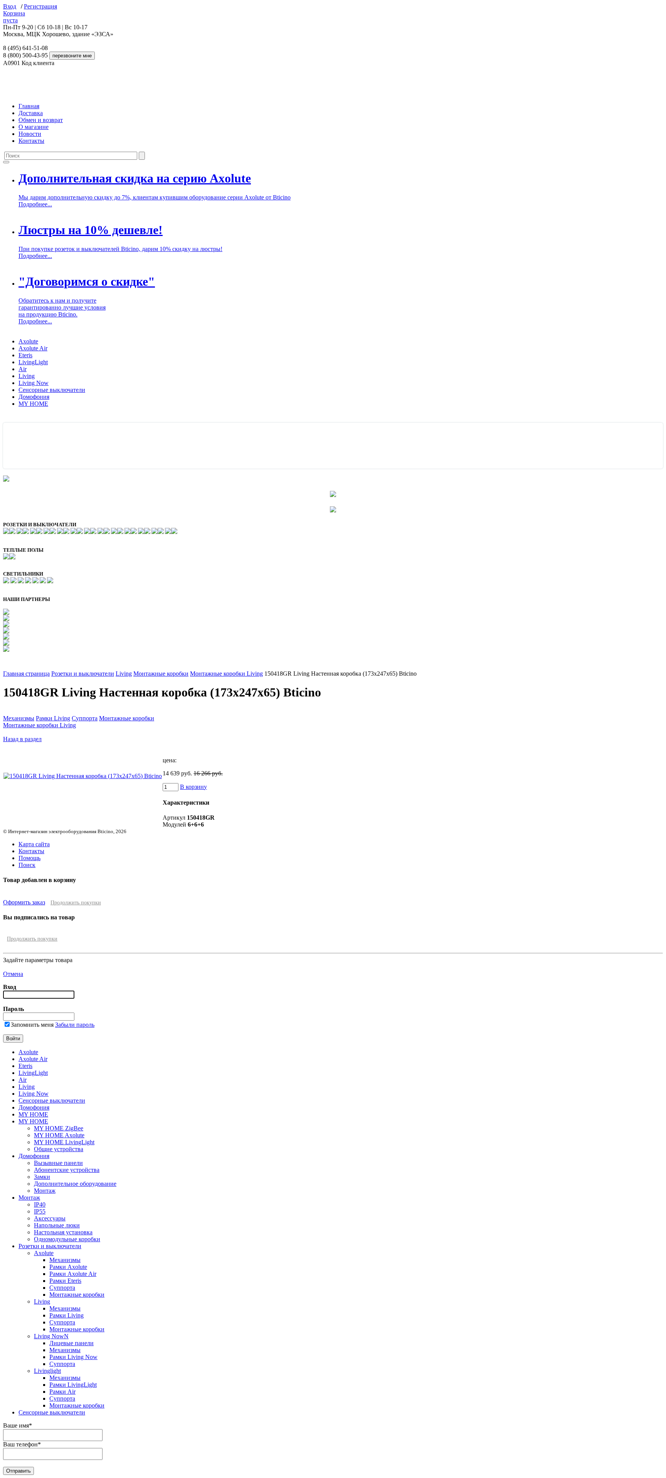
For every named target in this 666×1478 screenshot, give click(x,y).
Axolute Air (32, 348)
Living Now (33, 383)
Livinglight (47, 1371)
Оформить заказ (24, 902)
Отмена (13, 974)
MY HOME (33, 403)
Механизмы (18, 718)
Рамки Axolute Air (72, 1273)
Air (22, 369)
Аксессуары (50, 1218)
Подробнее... (35, 204)
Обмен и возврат (40, 120)
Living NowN (51, 1336)
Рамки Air (62, 1391)
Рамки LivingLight (73, 1384)
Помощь (29, 858)
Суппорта (85, 718)
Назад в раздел (22, 739)
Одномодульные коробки (67, 1239)
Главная (28, 106)
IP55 (39, 1211)
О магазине (33, 127)
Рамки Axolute (68, 1267)
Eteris (25, 355)
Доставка (30, 113)
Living (26, 376)
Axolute (28, 341)
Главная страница (26, 673)
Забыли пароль (74, 1024)
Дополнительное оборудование (75, 1183)
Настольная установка (63, 1232)
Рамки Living (53, 718)
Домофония (33, 396)
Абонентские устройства (66, 1170)
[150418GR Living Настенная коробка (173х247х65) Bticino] (82, 776)
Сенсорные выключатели (51, 390)
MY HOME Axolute (59, 1135)
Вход (9, 6)
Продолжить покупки (75, 903)
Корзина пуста (14, 16)
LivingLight (33, 362)
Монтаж (45, 1190)
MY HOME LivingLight (64, 1142)
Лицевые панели (71, 1343)
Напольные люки (57, 1225)
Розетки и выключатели (82, 673)
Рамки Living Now (73, 1357)
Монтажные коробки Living (226, 673)
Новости (29, 134)
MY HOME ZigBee (58, 1128)
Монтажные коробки (160, 673)
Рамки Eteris (65, 1280)
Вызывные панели (58, 1163)
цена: (170, 760)
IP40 (39, 1204)
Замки (42, 1176)
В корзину (193, 786)
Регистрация (40, 6)
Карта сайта (34, 844)
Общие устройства (58, 1149)
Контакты (31, 140)
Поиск (26, 865)
